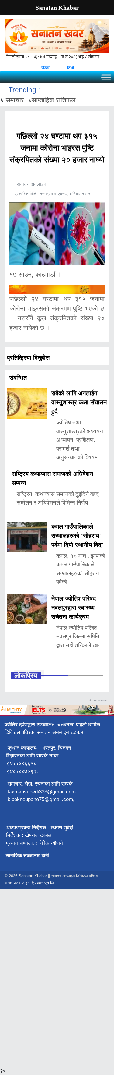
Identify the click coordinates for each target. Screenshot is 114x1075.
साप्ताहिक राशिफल (53, 100)
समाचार (15, 100)
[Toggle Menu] (106, 77)
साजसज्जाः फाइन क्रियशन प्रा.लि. (30, 883)
